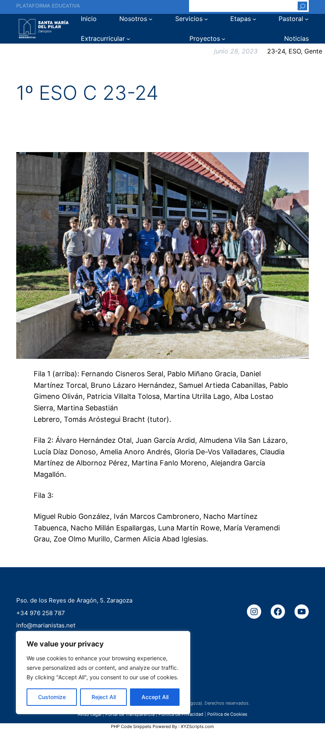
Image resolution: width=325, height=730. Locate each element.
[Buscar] (302, 6)
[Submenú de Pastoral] (307, 19)
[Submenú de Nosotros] (151, 19)
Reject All (104, 697)
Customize (52, 697)
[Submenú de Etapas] (254, 19)
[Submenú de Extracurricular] (128, 39)
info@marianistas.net (45, 625)
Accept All (154, 697)
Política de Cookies (227, 714)
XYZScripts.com (197, 726)
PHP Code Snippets (131, 726)
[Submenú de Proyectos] (224, 39)
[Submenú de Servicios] (206, 19)
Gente (313, 51)
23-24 (276, 51)
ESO (295, 51)
